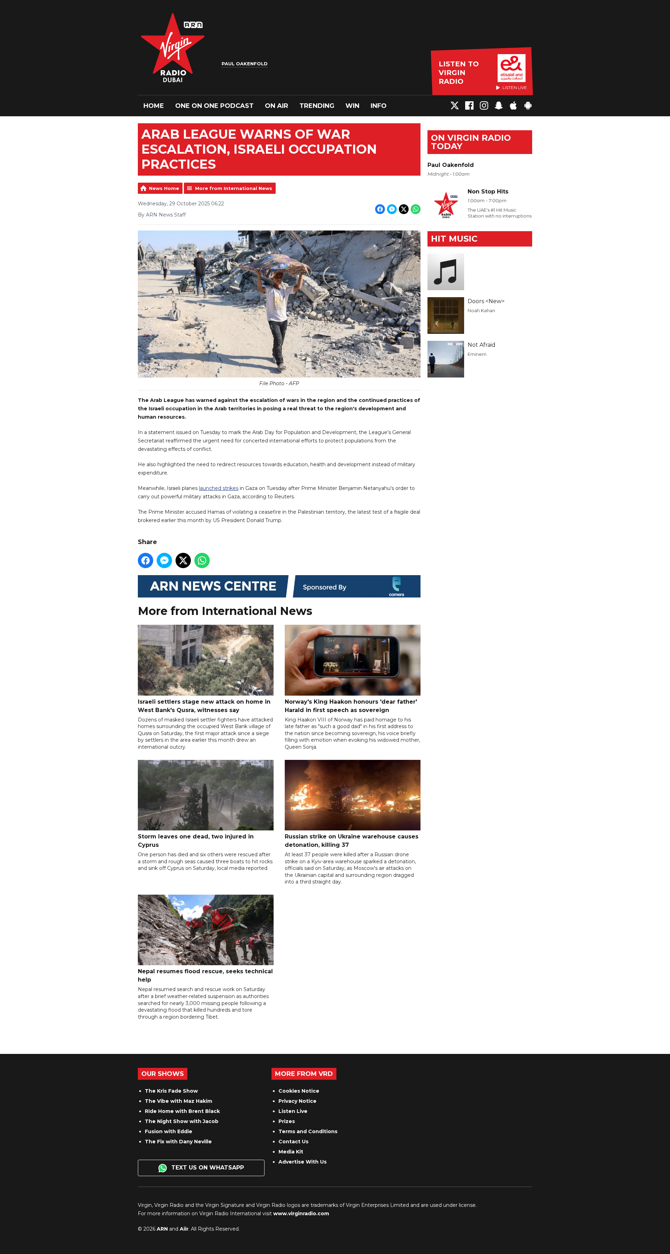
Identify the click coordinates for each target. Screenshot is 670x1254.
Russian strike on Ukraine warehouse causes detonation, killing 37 (351, 840)
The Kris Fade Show (171, 1091)
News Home (164, 188)
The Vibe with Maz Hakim (178, 1101)
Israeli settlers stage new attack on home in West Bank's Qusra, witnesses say (204, 705)
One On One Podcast (214, 106)
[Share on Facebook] (380, 209)
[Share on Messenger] (392, 209)
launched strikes (218, 488)
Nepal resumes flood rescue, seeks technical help (205, 975)
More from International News (233, 188)
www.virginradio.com (301, 1213)
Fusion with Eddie (168, 1131)
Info (379, 106)
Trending (316, 106)
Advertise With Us (302, 1162)
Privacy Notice (297, 1101)
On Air (276, 106)
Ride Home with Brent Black (182, 1111)
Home (153, 106)
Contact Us (293, 1141)
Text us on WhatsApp (207, 1167)
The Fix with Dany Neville (178, 1141)
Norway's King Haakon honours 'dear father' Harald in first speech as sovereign (351, 705)
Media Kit (290, 1152)
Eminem (477, 354)
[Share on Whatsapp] (415, 209)
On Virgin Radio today (471, 142)
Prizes (286, 1121)
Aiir (184, 1229)
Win (352, 106)
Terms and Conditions (307, 1131)
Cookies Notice (298, 1091)
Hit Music (454, 239)
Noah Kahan (481, 310)
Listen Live (292, 1111)
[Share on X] (404, 209)
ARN (162, 1229)
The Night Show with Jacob (181, 1121)
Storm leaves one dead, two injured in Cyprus (196, 840)
